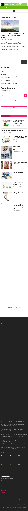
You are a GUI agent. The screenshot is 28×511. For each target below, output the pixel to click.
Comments (14, 116)
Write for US (24, 504)
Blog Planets (3, 480)
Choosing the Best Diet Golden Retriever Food (12, 130)
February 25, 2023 (20, 165)
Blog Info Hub (3, 494)
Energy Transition (17, 39)
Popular (5, 116)
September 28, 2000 (8, 132)
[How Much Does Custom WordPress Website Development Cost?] (6, 120)
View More (4, 51)
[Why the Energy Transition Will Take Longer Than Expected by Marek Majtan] (14, 26)
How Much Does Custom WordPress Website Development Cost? (19, 122)
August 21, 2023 (9, 39)
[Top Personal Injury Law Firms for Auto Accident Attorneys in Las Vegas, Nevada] (6, 204)
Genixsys (2, 507)
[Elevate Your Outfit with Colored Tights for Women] (6, 192)
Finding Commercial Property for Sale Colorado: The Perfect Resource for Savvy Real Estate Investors (13, 448)
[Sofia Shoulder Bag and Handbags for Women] (6, 182)
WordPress (17, 507)
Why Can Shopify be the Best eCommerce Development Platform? (20, 137)
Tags (23, 116)
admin (3, 39)
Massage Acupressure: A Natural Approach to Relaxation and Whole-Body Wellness (13, 441)
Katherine (15, 151)
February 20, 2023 (20, 141)
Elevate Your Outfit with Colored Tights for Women (19, 193)
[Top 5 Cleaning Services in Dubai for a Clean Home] (6, 172)
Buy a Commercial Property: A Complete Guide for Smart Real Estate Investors (13, 444)
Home (19, 504)
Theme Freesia (12, 507)
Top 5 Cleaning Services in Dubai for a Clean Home (19, 173)
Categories (3, 475)
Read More (15, 49)
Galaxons (3, 492)
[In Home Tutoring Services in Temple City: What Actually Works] (6, 146)
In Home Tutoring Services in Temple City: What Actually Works (20, 148)
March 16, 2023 (19, 176)
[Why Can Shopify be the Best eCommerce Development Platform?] (6, 136)
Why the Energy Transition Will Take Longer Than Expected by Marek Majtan (13, 35)
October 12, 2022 (19, 125)
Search (2, 58)
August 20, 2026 (20, 151)
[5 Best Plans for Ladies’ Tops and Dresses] (6, 162)
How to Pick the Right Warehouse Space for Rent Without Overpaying (12, 437)
